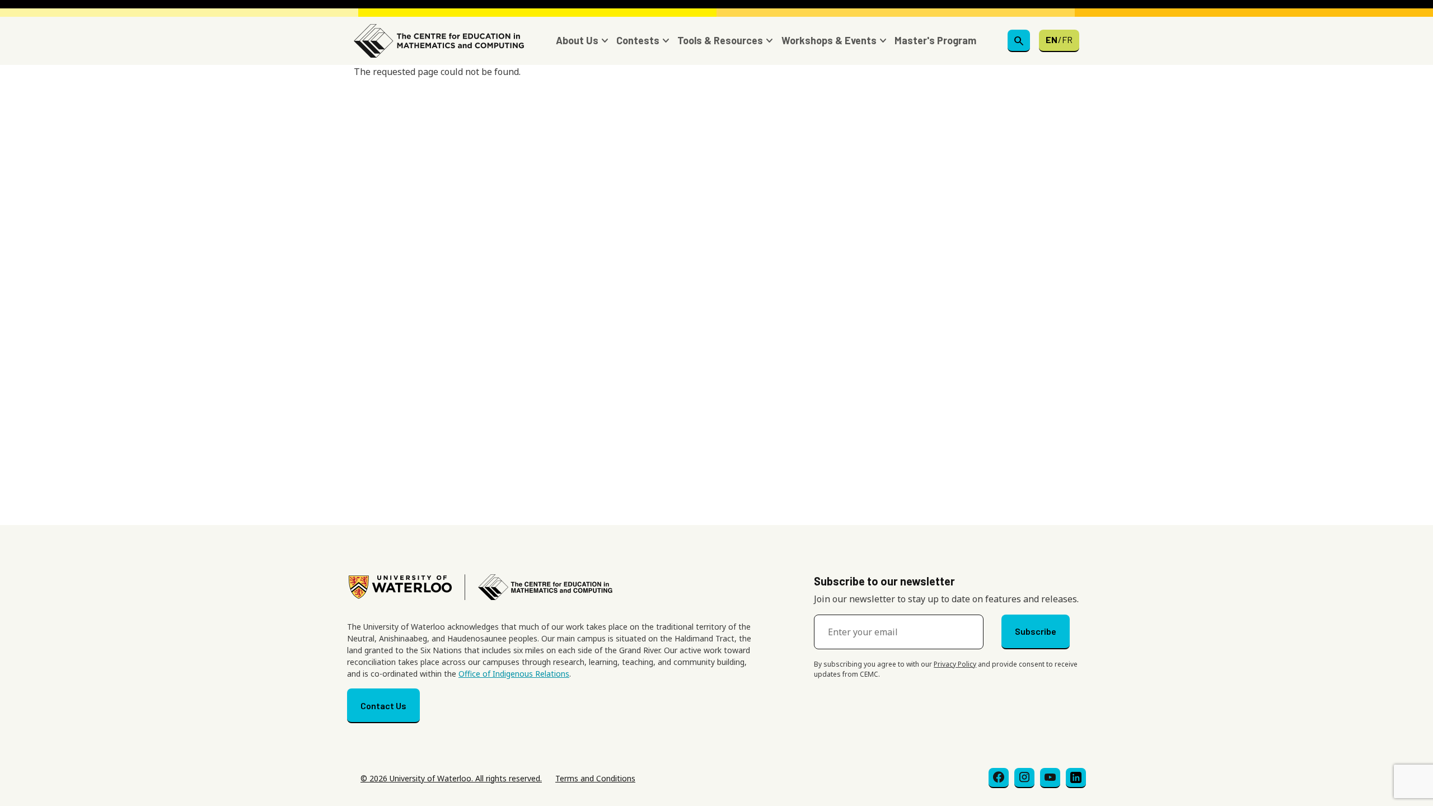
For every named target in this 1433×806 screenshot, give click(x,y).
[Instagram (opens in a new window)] (1024, 778)
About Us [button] (577, 40)
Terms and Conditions (595, 778)
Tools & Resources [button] (720, 40)
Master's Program (935, 40)
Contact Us (383, 705)
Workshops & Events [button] (829, 40)
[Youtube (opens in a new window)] (1050, 778)
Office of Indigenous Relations (513, 673)
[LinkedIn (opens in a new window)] (1076, 778)
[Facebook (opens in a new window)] (999, 778)
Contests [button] (637, 40)
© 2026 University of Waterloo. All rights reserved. (451, 778)
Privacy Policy (955, 664)
